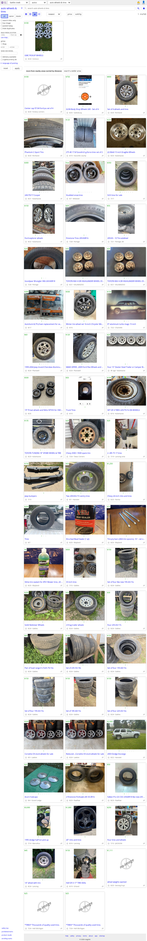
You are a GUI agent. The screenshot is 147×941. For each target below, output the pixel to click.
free (4, 44)
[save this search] (144, 8)
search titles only (9, 20)
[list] (26, 14)
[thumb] (30, 14)
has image (7, 23)
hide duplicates (9, 28)
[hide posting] (61, 59)
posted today (8, 26)
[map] (39, 14)
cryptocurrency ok (10, 59)
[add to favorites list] (26, 59)
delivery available (9, 57)
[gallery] (35, 14)
